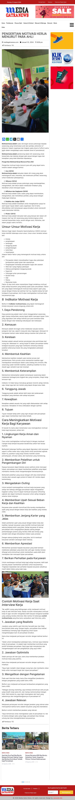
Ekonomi (49, 23)
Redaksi (50, 2)
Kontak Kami (42, 2)
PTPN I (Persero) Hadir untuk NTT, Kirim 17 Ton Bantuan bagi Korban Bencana (36, 753)
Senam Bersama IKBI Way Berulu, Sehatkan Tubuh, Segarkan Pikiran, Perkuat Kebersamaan (13, 757)
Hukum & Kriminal (28, 23)
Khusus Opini (18, 23)
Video (3, 27)
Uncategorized (29, 748)
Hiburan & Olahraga (40, 23)
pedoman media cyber (60, 2)
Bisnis (55, 23)
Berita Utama (5, 753)
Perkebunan (9, 23)
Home (3, 23)
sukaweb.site (57, 798)
